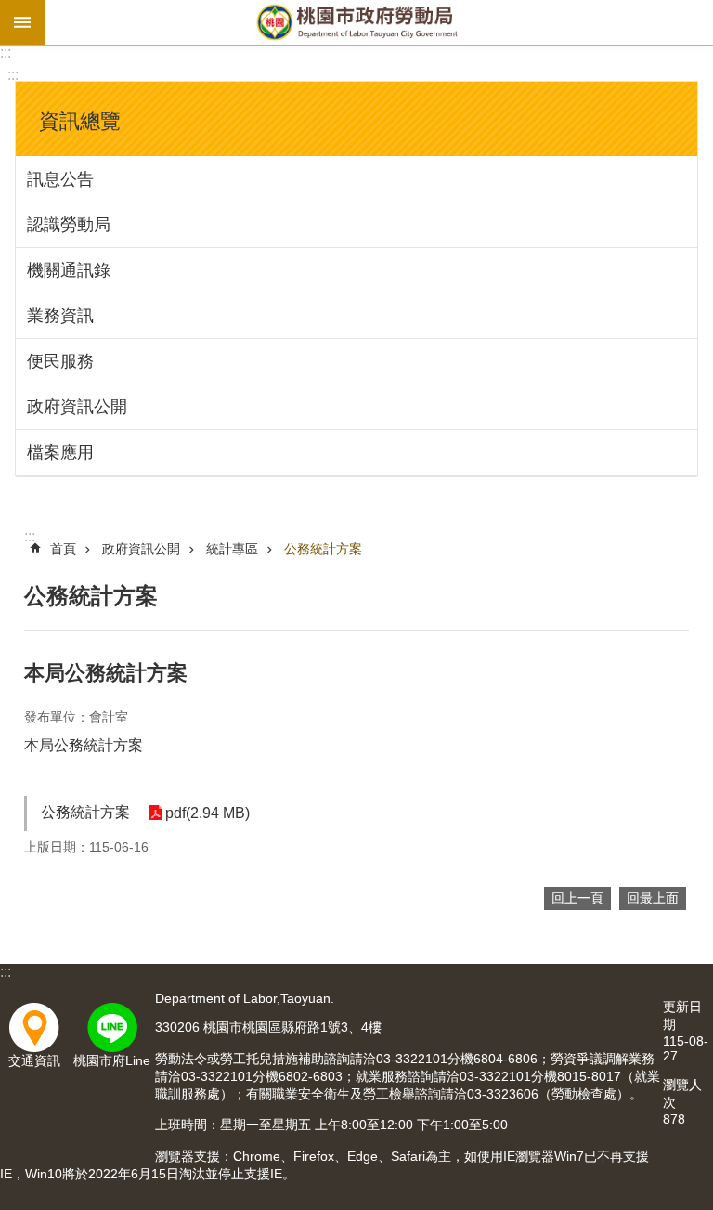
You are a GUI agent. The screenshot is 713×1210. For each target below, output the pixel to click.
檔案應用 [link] (60, 452)
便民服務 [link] (60, 361)
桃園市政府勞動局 (356, 22)
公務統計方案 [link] (323, 548)
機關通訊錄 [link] (68, 270)
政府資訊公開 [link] (77, 406)
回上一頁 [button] (577, 898)
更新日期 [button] (682, 1015)
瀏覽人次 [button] (682, 1093)
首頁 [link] (63, 548)
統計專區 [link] (232, 548)
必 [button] (22, 22)
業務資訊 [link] (60, 315)
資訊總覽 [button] (80, 121)
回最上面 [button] (653, 898)
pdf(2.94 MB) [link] (207, 813)
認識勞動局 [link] (68, 224)
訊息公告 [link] (60, 179)
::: (5, 52)
